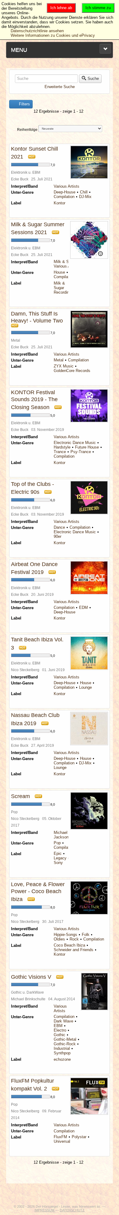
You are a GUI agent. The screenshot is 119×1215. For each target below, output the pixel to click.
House (59, 272)
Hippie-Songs (65, 934)
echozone (62, 1059)
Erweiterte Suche (60, 86)
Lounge (85, 687)
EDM (83, 607)
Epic (58, 853)
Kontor (59, 203)
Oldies (59, 939)
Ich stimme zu (98, 7)
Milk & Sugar (65, 261)
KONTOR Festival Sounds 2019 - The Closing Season (34, 400)
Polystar (79, 1137)
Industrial (62, 1048)
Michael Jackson (61, 834)
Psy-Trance (80, 451)
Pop (57, 843)
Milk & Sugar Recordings (64, 288)
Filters (24, 104)
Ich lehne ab (61, 7)
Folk (85, 934)
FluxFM (60, 1137)
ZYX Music (64, 366)
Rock (74, 939)
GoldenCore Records (72, 370)
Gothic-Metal (65, 1039)
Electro (60, 1030)
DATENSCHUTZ (72, 1210)
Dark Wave (63, 1021)
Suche (93, 78)
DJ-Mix (85, 196)
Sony (58, 862)
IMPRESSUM (44, 1210)
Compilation (64, 196)
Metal (58, 360)
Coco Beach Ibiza (69, 945)
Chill (84, 192)
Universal (62, 1141)
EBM (58, 1025)
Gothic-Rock (65, 1044)
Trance (60, 451)
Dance (59, 527)
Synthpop (62, 1053)
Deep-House (64, 192)
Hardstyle (62, 447)
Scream (20, 796)
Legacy (60, 858)
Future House (87, 447)
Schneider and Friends (73, 949)
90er (57, 536)
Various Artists (66, 186)
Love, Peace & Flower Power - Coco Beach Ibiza (38, 892)
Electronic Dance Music (75, 442)
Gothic (59, 1034)
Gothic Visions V (31, 977)
